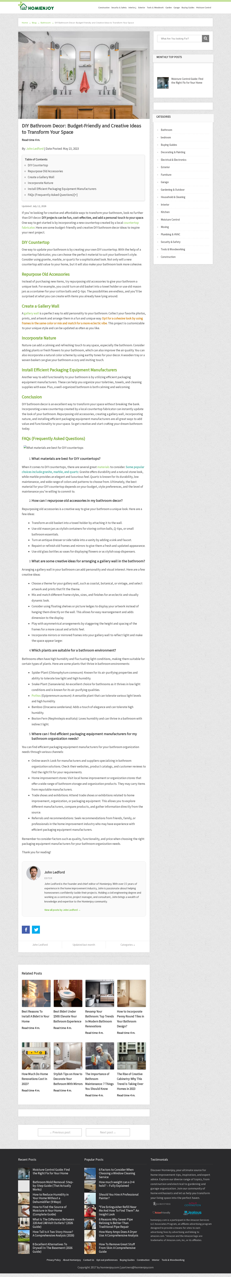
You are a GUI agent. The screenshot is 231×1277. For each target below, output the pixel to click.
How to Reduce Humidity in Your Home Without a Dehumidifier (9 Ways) (51, 1198)
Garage (177, 8)
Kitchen (165, 212)
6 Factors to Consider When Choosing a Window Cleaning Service (117, 1173)
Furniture (166, 174)
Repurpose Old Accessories (45, 171)
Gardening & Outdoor (173, 189)
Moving (165, 227)
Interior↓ (132, 8)
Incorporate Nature (40, 183)
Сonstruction (104, 8)
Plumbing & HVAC (170, 234)
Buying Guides (188, 8)
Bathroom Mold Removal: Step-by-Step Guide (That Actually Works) (53, 1185)
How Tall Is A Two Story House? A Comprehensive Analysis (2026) (53, 1233)
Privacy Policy (54, 1260)
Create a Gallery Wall (41, 177)
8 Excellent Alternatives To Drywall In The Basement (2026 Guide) (52, 1247)
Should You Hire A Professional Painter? (119, 1196)
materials (103, 467)
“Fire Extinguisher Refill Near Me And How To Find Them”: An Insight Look (119, 1210)
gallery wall (31, 313)
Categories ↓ (128, 944)
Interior (165, 204)
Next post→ (108, 1132)
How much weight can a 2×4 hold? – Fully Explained (116, 1184)
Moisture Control (203, 8)
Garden (168, 8)
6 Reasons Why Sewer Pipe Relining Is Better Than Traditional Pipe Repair (116, 1223)
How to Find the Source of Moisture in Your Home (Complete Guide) (50, 1210)
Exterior (141, 8)
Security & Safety (119, 8)
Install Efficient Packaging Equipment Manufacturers (62, 189)
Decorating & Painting (173, 152)
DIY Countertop (38, 165)
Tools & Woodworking (173, 249)
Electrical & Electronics (173, 159)
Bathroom (166, 130)
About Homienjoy (72, 1260)
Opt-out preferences (106, 1260)
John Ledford (35, 149)
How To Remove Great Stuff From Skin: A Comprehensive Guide (117, 1247)
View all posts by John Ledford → (62, 909)
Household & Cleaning (173, 197)
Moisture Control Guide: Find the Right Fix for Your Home (187, 80)
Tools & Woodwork (155, 8)
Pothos (36, 696)
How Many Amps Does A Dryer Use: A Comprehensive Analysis (118, 1233)
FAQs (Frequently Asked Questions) (51, 195)
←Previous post (59, 1132)
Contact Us (88, 1260)
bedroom (166, 137)
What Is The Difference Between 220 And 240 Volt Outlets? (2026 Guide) (53, 1223)
